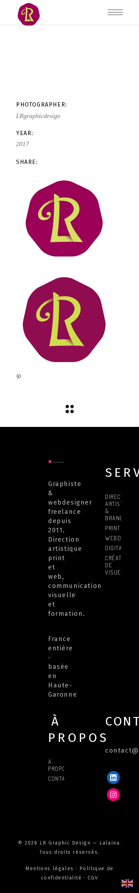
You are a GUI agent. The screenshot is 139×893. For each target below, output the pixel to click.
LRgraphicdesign (38, 115)
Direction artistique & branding (120, 507)
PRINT (112, 528)
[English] (128, 882)
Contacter (63, 778)
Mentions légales (49, 869)
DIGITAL (115, 548)
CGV (93, 878)
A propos (59, 765)
